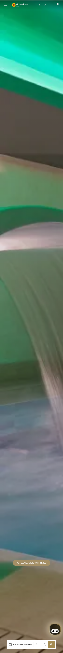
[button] (51, 644)
